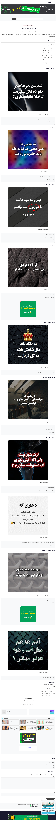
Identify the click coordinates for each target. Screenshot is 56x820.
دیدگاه (53, 776)
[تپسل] (8, 814)
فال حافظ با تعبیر (28, 747)
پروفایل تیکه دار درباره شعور (47, 59)
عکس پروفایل (26, 25)
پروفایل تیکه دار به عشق (47, 53)
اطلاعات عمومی (26, 2)
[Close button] (54, 799)
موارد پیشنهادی (48, 64)
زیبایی (43, 2)
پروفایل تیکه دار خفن (48, 57)
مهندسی (13, 2)
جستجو (14, 18)
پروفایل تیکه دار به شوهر (47, 50)
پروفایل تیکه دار (51, 44)
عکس (31, 2)
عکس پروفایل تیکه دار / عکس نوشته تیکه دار (45, 691)
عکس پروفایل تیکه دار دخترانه (48, 689)
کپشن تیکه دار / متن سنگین (48, 684)
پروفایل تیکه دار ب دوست (47, 48)
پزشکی (21, 2)
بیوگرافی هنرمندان (37, 2)
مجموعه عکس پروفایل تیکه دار (48, 695)
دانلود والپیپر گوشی (28, 749)
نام (54, 792)
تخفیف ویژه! (48, 813)
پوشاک (46, 2)
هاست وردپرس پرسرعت (27, 804)
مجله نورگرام (51, 2)
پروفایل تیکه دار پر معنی (47, 62)
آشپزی (17, 2)
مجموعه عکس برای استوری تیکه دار (47, 693)
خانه (54, 23)
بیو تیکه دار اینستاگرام (50, 686)
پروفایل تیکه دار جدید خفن (47, 55)
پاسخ (53, 767)
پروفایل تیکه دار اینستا (48, 46)
